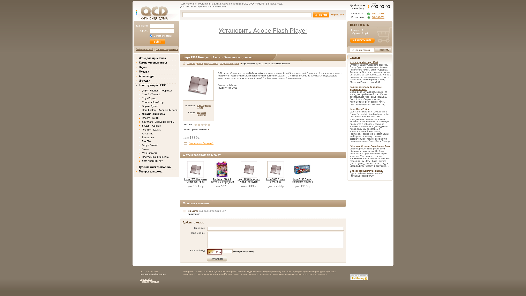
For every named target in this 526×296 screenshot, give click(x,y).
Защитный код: (197, 250)
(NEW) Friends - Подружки (157, 90)
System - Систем (151, 125)
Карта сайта (146, 279)
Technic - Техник (151, 129)
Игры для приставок (152, 58)
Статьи (355, 57)
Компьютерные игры (153, 62)
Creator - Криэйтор (153, 102)
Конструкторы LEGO (152, 85)
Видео (143, 67)
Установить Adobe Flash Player (263, 30)
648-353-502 (378, 17)
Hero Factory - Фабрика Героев (159, 110)
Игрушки (144, 80)
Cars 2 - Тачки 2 (151, 94)
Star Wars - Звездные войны (158, 121)
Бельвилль (148, 137)
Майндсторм (149, 153)
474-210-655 (378, 14)
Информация (337, 14)
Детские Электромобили (155, 167)
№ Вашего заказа (361, 50)
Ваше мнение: (197, 233)
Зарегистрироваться (167, 49)
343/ (380, 5)
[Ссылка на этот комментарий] (184, 211)
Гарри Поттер (150, 145)
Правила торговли (149, 282)
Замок (145, 149)
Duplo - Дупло (150, 106)
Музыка (144, 71)
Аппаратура (146, 76)
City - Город (148, 98)
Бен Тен (146, 141)
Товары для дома (150, 171)
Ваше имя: (199, 228)
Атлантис (147, 133)
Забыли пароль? (144, 49)
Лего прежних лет (152, 161)
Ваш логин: (141, 25)
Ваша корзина (359, 24)
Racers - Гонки (150, 118)
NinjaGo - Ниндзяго (153, 114)
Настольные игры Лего (155, 157)
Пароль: (143, 30)
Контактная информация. (153, 274)
